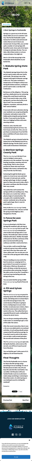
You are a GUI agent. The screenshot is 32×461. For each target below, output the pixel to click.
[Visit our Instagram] (20, 435)
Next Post (26, 400)
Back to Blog (6, 24)
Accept (16, 457)
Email (21, 391)
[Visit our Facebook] (13, 435)
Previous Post (7, 400)
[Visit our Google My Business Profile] (16, 435)
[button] (29, 440)
